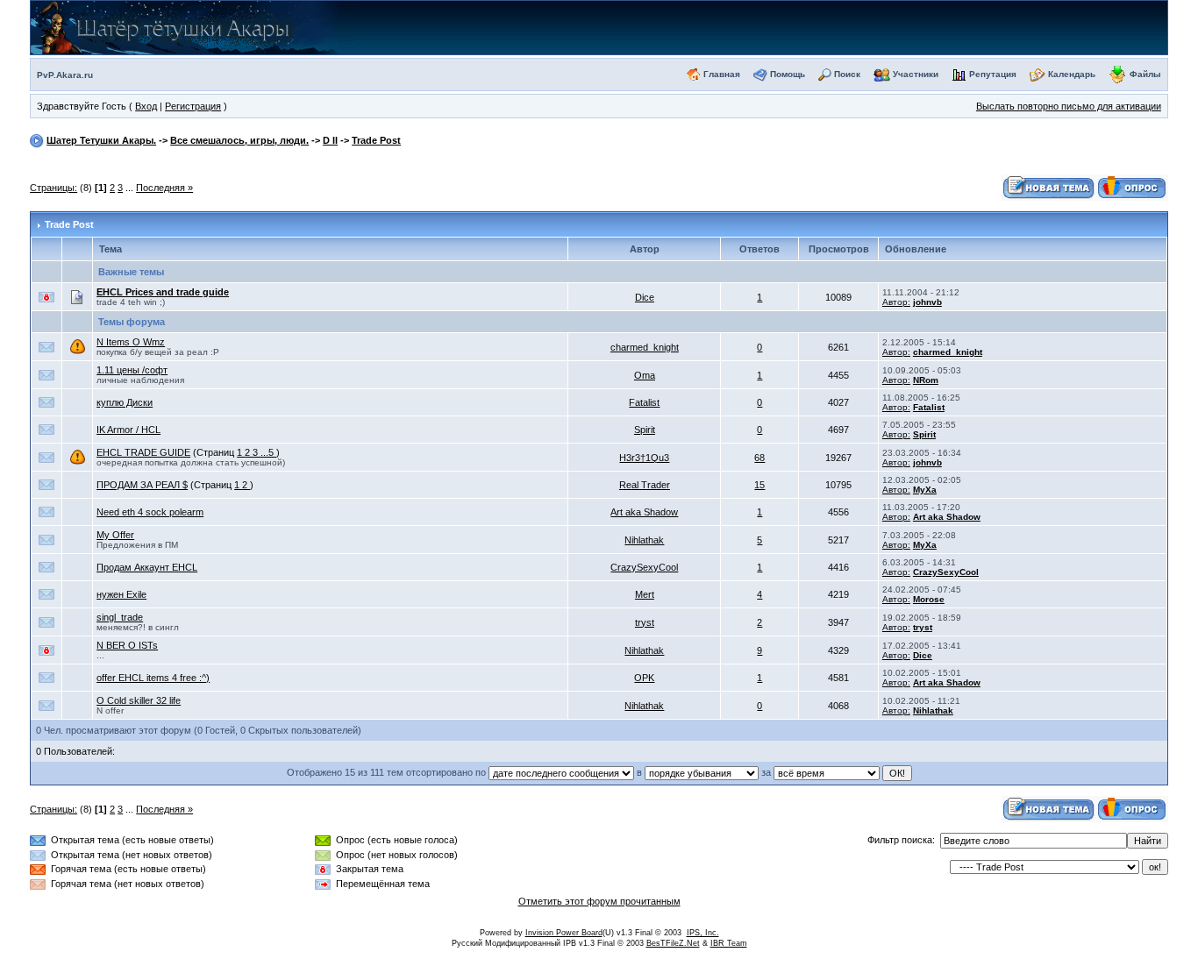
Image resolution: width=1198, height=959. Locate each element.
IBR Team (728, 943)
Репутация (992, 74)
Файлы (1145, 74)
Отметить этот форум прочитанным (599, 901)
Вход (146, 106)
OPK (644, 677)
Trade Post (376, 140)
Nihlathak (644, 540)
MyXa (925, 489)
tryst (644, 622)
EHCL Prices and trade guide (162, 292)
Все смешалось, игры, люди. (239, 140)
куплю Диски (124, 402)
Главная (721, 74)
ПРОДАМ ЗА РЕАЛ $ (142, 485)
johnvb (927, 302)
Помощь (787, 74)
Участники (915, 74)
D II (330, 140)
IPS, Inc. (703, 932)
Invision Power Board (564, 932)
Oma (644, 375)
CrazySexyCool (644, 567)
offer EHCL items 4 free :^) (153, 677)
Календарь (1071, 74)
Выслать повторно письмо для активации (1068, 106)
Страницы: (53, 187)
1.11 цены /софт (132, 370)
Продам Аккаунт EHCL (146, 567)
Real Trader (644, 485)
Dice (644, 297)
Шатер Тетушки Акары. (101, 140)
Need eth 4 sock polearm (149, 512)
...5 (268, 452)
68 (759, 457)
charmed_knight (644, 347)
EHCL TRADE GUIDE (143, 452)
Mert (644, 594)
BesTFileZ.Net (673, 943)
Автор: (896, 302)
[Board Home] (202, 26)
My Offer (115, 534)
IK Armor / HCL (128, 429)
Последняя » (164, 187)
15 (759, 485)
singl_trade (119, 617)
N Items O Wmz (130, 342)
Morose (929, 599)
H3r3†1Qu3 (644, 457)
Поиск (847, 74)
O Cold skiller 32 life (138, 700)
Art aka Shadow (644, 512)
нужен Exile (121, 594)
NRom (925, 380)
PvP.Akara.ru (65, 75)
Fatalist (644, 402)
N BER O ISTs (127, 645)
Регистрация (193, 106)
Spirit (644, 429)
